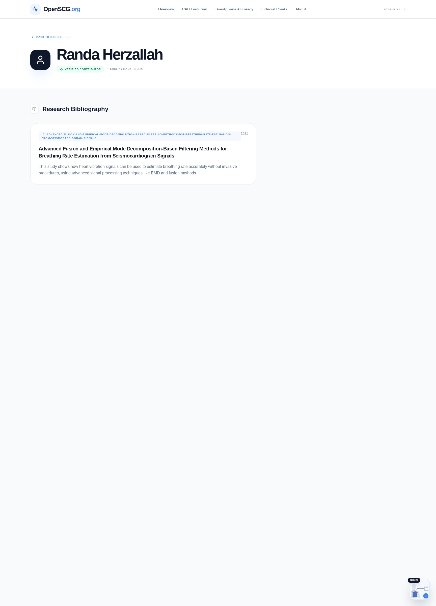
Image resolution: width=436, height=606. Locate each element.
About (300, 9)
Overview (166, 9)
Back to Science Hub (53, 37)
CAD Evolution (194, 9)
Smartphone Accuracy (234, 9)
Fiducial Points (274, 9)
